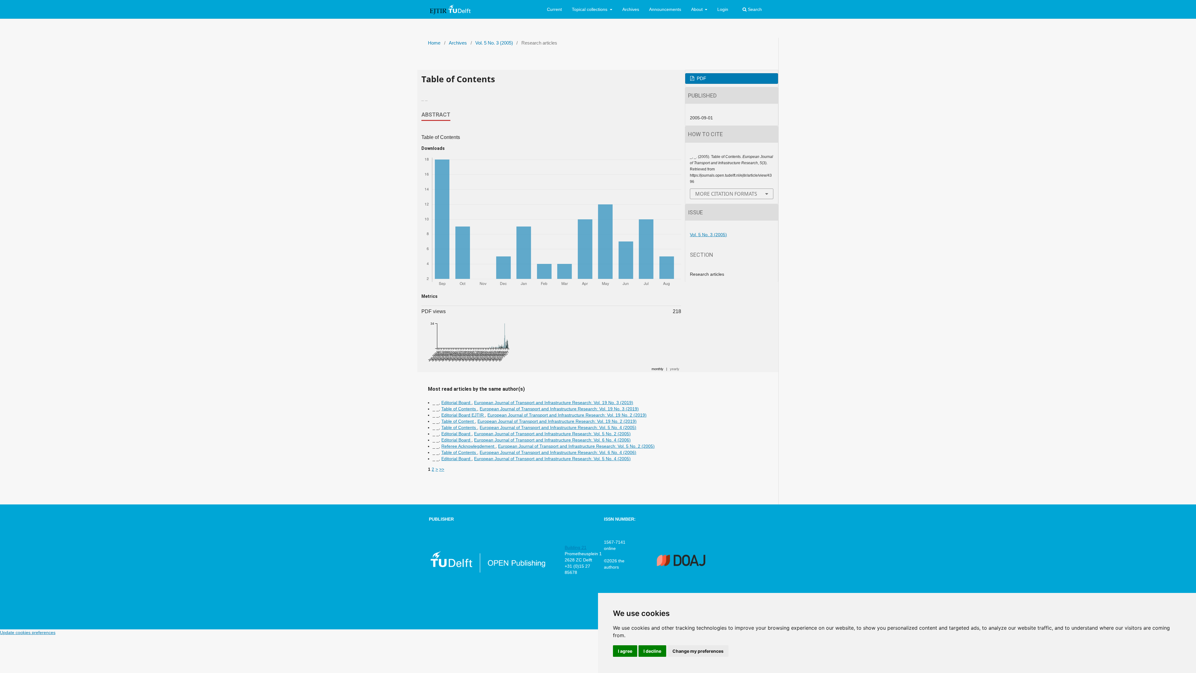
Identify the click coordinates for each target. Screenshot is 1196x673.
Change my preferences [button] (698, 651)
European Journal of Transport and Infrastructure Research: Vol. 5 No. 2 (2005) (552, 433)
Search (754, 9)
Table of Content (458, 421)
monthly (657, 369)
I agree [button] (625, 651)
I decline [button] (652, 651)
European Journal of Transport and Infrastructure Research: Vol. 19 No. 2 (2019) (567, 415)
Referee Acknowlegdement (468, 446)
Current (554, 9)
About (697, 9)
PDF (700, 78)
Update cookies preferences (27, 632)
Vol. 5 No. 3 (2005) (494, 43)
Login (722, 9)
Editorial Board (456, 402)
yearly (674, 369)
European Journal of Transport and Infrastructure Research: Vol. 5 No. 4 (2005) (558, 427)
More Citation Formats (726, 193)
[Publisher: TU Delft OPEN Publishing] (487, 571)
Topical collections (590, 9)
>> (441, 469)
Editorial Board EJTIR (463, 415)
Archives (630, 9)
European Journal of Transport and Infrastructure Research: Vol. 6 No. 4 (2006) (552, 439)
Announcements (665, 9)
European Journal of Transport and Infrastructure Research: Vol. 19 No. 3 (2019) (553, 402)
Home (434, 43)
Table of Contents (459, 408)
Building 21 (575, 547)
